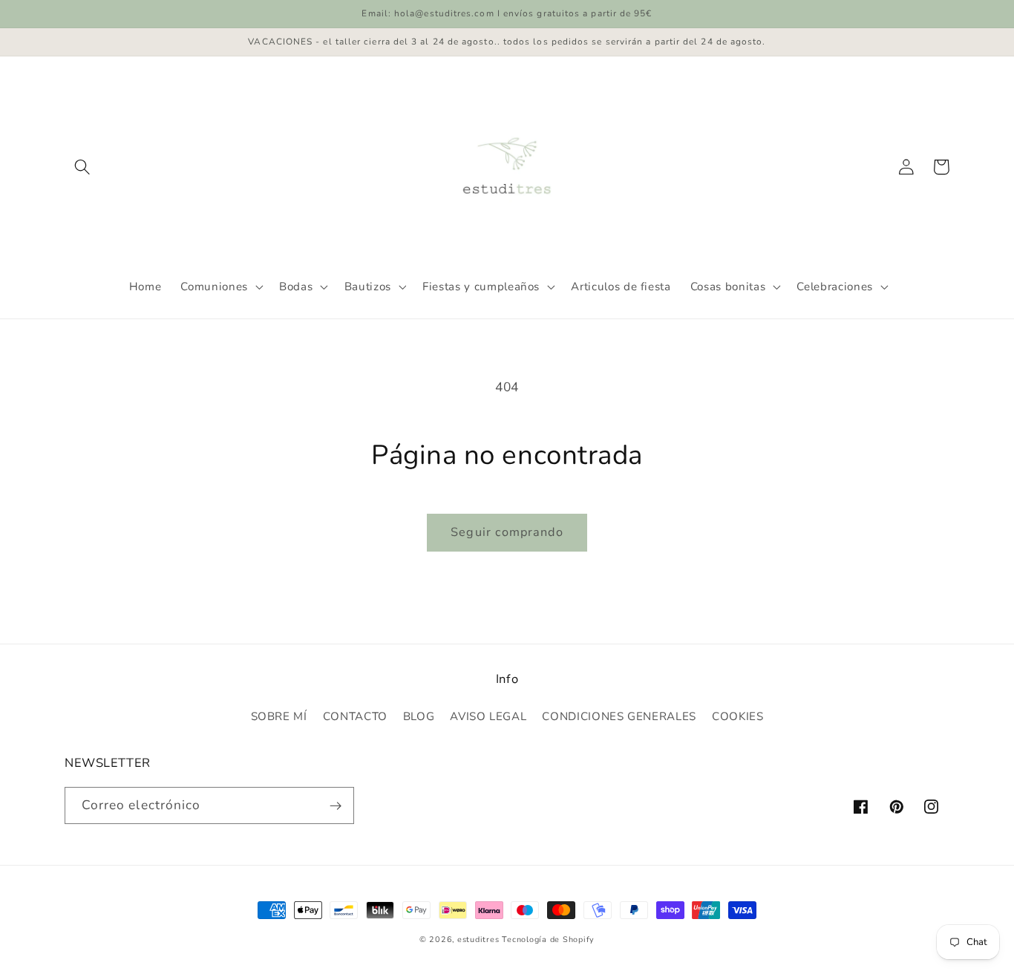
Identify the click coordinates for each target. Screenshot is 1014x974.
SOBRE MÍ (279, 716)
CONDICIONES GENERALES (619, 716)
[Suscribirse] (336, 806)
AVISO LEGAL (488, 716)
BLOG (419, 716)
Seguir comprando (507, 532)
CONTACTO (355, 716)
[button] (82, 167)
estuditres (478, 939)
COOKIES (738, 716)
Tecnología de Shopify (548, 939)
